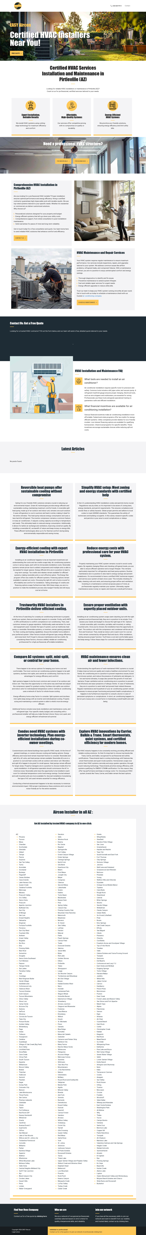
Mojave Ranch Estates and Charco (109, 1178)
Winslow (22, 1014)
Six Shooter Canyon (64, 974)
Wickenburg (23, 1027)
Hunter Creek (101, 1168)
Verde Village (24, 981)
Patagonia (61, 1052)
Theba (98, 1115)
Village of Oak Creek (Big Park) (30, 1044)
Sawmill (60, 1110)
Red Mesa (61, 1135)
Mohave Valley (24, 1163)
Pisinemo (100, 936)
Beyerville (100, 1166)
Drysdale (99, 882)
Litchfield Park (24, 1049)
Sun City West (24, 930)
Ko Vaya (99, 1163)
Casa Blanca (62, 1011)
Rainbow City (62, 1042)
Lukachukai (61, 887)
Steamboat (100, 895)
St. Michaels (62, 1022)
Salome (60, 948)
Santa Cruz (100, 1125)
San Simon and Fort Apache (106, 1001)
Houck (59, 1019)
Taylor (21, 1108)
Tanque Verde (24, 966)
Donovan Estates (63, 946)
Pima (21, 1183)
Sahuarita (22, 920)
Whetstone (23, 1158)
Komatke (60, 1032)
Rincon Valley (24, 1067)
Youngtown (23, 1037)
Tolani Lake (61, 1158)
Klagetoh (99, 1034)
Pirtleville (61, 963)
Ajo (20, 1173)
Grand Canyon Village (65, 855)
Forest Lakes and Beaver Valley (108, 999)
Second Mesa (62, 885)
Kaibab (99, 1032)
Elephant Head (62, 1166)
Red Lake (61, 956)
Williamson (23, 1065)
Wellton (22, 1156)
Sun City (22, 910)
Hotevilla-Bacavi (63, 996)
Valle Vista (23, 1166)
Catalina (22, 1039)
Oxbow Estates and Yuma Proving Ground (112, 953)
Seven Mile (61, 951)
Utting (98, 1085)
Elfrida (99, 928)
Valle (98, 951)
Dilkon (59, 961)
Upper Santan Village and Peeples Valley (72, 1161)
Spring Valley (62, 905)
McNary (60, 1077)
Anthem (22, 936)
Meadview (61, 918)
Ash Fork (60, 1095)
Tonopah (99, 1135)
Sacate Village (101, 905)
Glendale (22, 849)
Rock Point (61, 1176)
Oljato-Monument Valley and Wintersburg (112, 1176)
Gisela (98, 834)
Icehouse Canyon (64, 1148)
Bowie (98, 920)
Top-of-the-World (103, 946)
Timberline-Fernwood (27, 1141)
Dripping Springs (102, 968)
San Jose (100, 844)
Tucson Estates (24, 991)
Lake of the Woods (26, 1135)
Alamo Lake (100, 1171)
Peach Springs (62, 938)
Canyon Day (62, 908)
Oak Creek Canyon (103, 925)
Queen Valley (62, 1133)
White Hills (100, 979)
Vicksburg (61, 1123)
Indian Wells (101, 913)
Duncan (60, 1108)
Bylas (59, 953)
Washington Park (102, 1108)
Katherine (100, 1047)
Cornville (22, 1143)
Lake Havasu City (25, 882)
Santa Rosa (61, 1138)
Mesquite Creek (63, 1181)
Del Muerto (100, 961)
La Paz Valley (62, 1183)
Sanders (60, 1115)
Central (99, 898)
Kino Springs (101, 923)
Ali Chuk (99, 1019)
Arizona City (23, 1006)
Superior (22, 1153)
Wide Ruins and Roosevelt (106, 1181)
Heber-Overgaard (25, 1189)
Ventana (99, 1123)
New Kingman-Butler (26, 979)
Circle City (61, 1125)
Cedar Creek (62, 1189)
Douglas (22, 956)
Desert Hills (23, 1181)
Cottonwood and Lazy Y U (106, 963)
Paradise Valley (24, 971)
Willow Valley (62, 1120)
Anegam (99, 1077)
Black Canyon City (25, 1176)
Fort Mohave (23, 961)
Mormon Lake (101, 1128)
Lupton (99, 1173)
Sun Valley (100, 1080)
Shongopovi (62, 968)
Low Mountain (62, 1171)
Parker (21, 1148)
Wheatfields (101, 837)
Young (98, 877)
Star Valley (61, 925)
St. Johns (61, 1143)
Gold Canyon (24, 994)
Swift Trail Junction (26, 1171)
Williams (22, 1146)
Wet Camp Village (103, 1052)
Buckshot (100, 1183)
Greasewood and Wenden (106, 870)
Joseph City (62, 875)
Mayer (59, 877)
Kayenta (22, 1062)
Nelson (60, 1072)
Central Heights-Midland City (29, 1168)
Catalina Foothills (25, 887)
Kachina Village (24, 1151)
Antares (99, 1016)
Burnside (60, 1100)
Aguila (59, 1087)
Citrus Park (23, 1057)
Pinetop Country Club (65, 910)
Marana (22, 893)
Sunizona (100, 958)
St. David (60, 923)
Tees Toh (99, 852)
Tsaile (59, 943)
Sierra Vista (23, 900)
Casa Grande (24, 880)
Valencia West (24, 989)
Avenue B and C (24, 1125)
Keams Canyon (63, 1178)
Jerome (99, 865)
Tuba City (22, 1019)
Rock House (101, 1082)
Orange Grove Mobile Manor (107, 885)
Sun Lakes (23, 968)
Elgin (98, 1014)
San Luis (22, 915)
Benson (22, 1090)
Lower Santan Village (104, 1060)
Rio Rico (22, 943)
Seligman (61, 1082)
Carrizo (99, 984)
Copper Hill (100, 1130)
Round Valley (62, 1105)
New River (22, 951)
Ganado (60, 1027)
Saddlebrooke (24, 984)
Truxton (99, 1087)
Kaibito (60, 893)
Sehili (98, 1057)
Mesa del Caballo (64, 1034)
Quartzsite (23, 1128)
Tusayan (99, 956)
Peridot (60, 930)
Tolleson (22, 1034)
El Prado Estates (63, 1151)
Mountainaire (62, 1067)
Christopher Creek (103, 1029)
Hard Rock (100, 1024)
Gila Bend (61, 865)
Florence (22, 928)
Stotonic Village (102, 862)
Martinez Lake (101, 1141)
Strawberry (61, 1001)
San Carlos (23, 1097)
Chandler (22, 844)
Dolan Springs (62, 857)
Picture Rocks (24, 1022)
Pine (59, 903)
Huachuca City (62, 867)
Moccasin (100, 1090)
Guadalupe (23, 1042)
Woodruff (100, 1097)
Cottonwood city (25, 986)
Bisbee (21, 1070)
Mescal (60, 933)
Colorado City (24, 1087)
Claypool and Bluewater (66, 1006)
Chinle (21, 1105)
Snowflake (23, 1052)
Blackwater (61, 898)
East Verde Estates (103, 1105)
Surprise (22, 860)
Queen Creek (23, 885)
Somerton (22, 953)
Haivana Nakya (101, 974)
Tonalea (99, 948)
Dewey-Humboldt (25, 1115)
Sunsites (60, 1060)
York (59, 1141)
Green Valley (23, 938)
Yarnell (60, 1128)
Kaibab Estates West (65, 984)
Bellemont (61, 1168)
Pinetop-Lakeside (25, 1100)
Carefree (22, 1123)
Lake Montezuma (25, 1092)
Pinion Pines (101, 989)
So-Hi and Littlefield (103, 915)
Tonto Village (101, 971)
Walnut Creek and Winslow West (69, 1163)
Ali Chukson (100, 1138)
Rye (97, 1158)
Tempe (21, 855)
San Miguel (100, 930)
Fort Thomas (101, 857)
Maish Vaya (100, 1004)
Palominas (100, 1009)
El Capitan (100, 1156)
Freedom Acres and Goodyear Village (110, 943)
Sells (59, 837)
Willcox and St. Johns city (28, 1138)
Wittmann (61, 1062)
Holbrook (22, 1075)
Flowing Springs (102, 1161)
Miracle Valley (62, 1090)
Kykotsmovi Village (64, 999)
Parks (59, 936)
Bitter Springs (101, 900)
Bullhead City (24, 908)
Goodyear (22, 870)
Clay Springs (101, 860)
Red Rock (100, 1037)
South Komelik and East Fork (107, 855)
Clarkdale (22, 1103)
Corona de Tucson (26, 1016)
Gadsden (61, 1037)
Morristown (100, 991)
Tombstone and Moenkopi (67, 976)
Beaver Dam (62, 900)
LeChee (60, 928)
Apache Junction (25, 905)
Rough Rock (101, 893)
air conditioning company (92, 296)
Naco (59, 986)
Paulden (22, 1080)
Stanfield (99, 839)
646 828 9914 (117, 6)
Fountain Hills (24, 933)
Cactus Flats (62, 941)
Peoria (21, 857)
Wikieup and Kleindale (104, 1103)
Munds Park (62, 1085)
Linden (21, 1186)
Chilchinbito (62, 1075)
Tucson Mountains (26, 996)
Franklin (99, 1095)
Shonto (99, 903)
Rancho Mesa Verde (65, 1047)
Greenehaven (101, 847)
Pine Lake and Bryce (104, 1049)
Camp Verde (23, 1004)
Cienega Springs (63, 860)
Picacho (60, 1173)
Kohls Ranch (101, 1062)
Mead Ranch (101, 1039)
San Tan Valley (24, 862)
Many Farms (62, 1044)
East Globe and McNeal (105, 966)
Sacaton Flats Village (104, 842)
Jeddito (99, 976)
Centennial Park (63, 991)
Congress (61, 880)
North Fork (61, 862)
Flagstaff (22, 875)
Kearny (60, 842)
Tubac (59, 966)
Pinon (59, 1024)
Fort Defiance (24, 1110)
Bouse (59, 981)
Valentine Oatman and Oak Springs (109, 1143)
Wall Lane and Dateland (105, 867)
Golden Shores (63, 958)
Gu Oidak (99, 1042)
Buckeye (22, 872)
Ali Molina (100, 1110)
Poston (99, 994)
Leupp (59, 971)
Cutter (98, 1027)
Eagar (21, 1082)
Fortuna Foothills (25, 925)
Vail (20, 974)
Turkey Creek (62, 1186)
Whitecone (61, 1049)
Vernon (99, 1011)
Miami (59, 870)
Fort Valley (61, 852)
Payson (21, 963)
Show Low (23, 1001)
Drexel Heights (24, 918)
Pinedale (99, 875)
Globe (21, 1032)
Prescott (22, 903)
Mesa (21, 842)
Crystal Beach (101, 1022)
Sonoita (60, 1097)
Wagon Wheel (62, 994)
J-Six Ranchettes (63, 1070)
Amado (99, 1153)
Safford (22, 1011)
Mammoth (61, 915)
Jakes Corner (101, 981)
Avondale (22, 867)
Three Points (23, 1095)
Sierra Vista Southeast (27, 958)
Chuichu (99, 938)
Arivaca (60, 1118)
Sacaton (60, 834)
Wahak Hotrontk (102, 1148)
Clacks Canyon (102, 910)
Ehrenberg (61, 1014)
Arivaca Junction (63, 1004)
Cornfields (100, 941)
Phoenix (22, 837)
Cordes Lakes (24, 1178)
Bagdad (60, 847)
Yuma (21, 865)
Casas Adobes (24, 877)
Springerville (62, 849)
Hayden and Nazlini (103, 849)
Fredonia (60, 1009)
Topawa (99, 887)
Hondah (60, 989)
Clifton (21, 1130)
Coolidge (22, 976)
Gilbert (21, 852)
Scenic (60, 890)
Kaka (98, 1070)
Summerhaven (101, 1151)
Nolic (98, 1067)
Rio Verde (61, 844)
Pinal (98, 918)
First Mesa (61, 872)
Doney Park (23, 1085)
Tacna (59, 1156)
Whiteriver (23, 1118)
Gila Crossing (62, 1130)
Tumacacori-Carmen (104, 1072)
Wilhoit (60, 1016)
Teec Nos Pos (62, 1065)
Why (98, 1113)
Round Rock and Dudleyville (67, 1080)
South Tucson (24, 1060)
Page (21, 1029)
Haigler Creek (101, 1146)
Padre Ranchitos (102, 1133)
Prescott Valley (24, 895)
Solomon (61, 1146)
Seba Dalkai (100, 1100)
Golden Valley (24, 1024)
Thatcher (22, 1072)
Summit (22, 1077)
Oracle (21, 1120)
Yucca (98, 1118)
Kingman (22, 923)
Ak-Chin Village (63, 979)
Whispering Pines (103, 1044)
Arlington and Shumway (105, 1065)
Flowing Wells (24, 948)
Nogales (22, 941)
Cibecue (60, 882)
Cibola (98, 933)
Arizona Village (63, 1054)
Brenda (60, 1092)
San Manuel (23, 1133)
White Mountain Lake (26, 1161)
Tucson (21, 839)
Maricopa (22, 890)
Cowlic (99, 1075)
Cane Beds (100, 890)
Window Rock (62, 839)
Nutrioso (99, 872)
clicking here (123, 1221)
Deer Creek (100, 996)
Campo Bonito (101, 1120)
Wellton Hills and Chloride (106, 880)
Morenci (60, 920)
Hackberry (100, 986)
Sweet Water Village (104, 1054)
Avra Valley (23, 1047)
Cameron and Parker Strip (67, 1039)
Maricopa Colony (63, 1057)
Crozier (99, 1092)
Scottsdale (23, 847)
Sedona (22, 1009)
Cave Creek (23, 1054)
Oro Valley (23, 898)
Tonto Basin (62, 895)
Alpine (98, 1006)
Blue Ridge (61, 1029)
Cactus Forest (62, 1113)
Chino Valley (23, 999)
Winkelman (100, 908)
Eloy (20, 946)
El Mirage (22, 913)
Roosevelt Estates (64, 1153)
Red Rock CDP (24, 1113)
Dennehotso (62, 1103)
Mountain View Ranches (66, 913)
